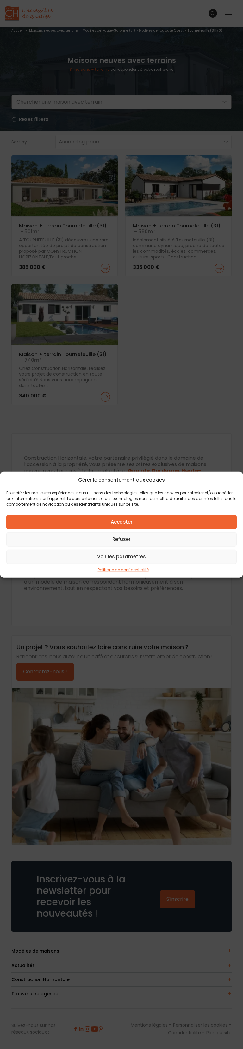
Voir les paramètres (121, 556)
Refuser (121, 539)
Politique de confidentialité (123, 569)
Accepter (122, 521)
